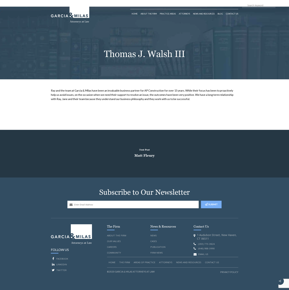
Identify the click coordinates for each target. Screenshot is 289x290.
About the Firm (116, 235)
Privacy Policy (229, 272)
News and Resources (204, 14)
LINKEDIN (61, 264)
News (153, 235)
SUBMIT (213, 204)
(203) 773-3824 (205, 5)
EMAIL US (203, 254)
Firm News (156, 252)
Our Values (114, 241)
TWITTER (61, 270)
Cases (153, 241)
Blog (220, 14)
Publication (157, 246)
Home (135, 14)
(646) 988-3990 (229, 5)
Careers (112, 246)
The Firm (124, 262)
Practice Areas (168, 14)
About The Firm (149, 14)
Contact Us (232, 14)
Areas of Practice (144, 262)
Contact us (212, 262)
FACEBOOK (62, 258)
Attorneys (184, 14)
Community (114, 252)
